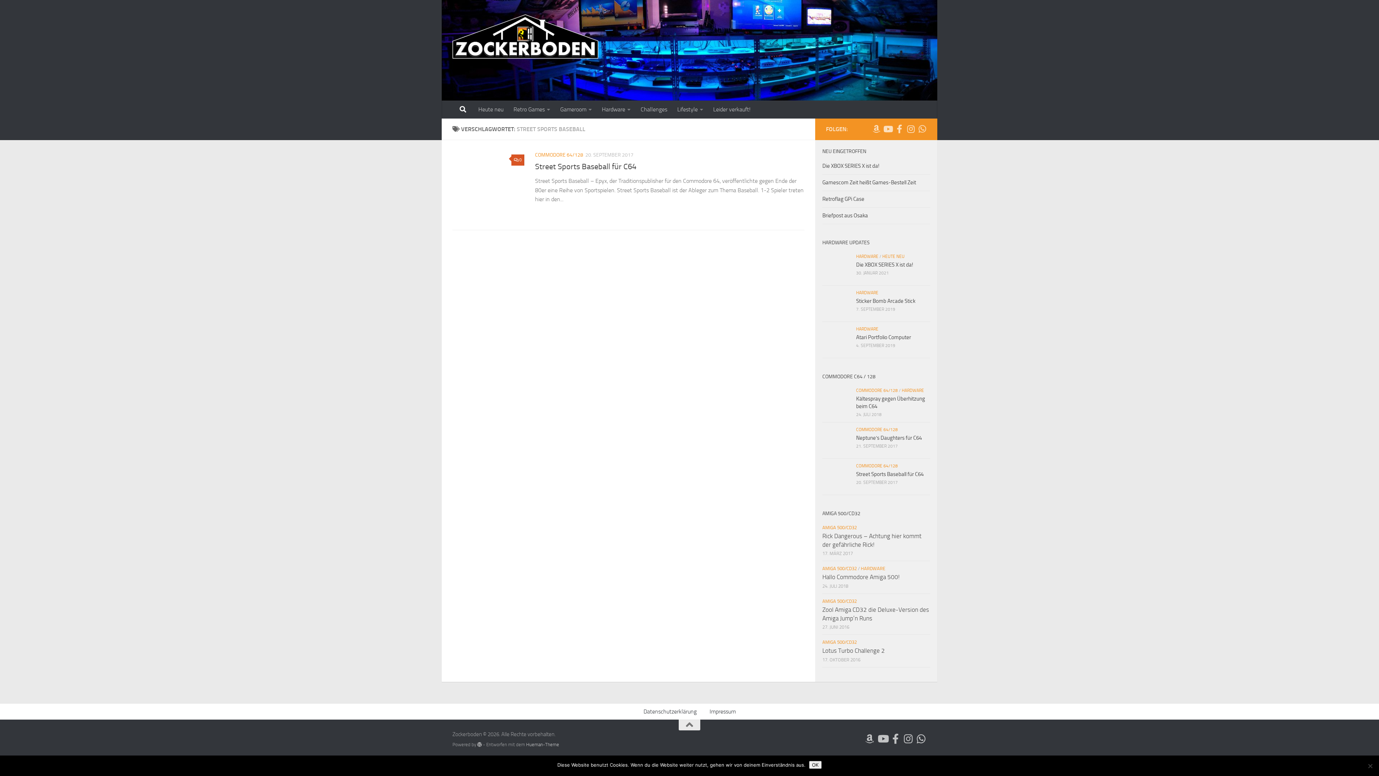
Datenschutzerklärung (670, 711)
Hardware (613, 109)
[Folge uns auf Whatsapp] (922, 129)
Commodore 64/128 (559, 155)
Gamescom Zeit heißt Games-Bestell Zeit (869, 182)
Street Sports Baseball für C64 (585, 166)
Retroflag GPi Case (843, 199)
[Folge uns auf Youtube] (887, 129)
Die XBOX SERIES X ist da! (850, 166)
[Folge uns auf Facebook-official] (899, 129)
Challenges (654, 109)
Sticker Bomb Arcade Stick (885, 301)
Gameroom (573, 109)
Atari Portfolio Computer (883, 337)
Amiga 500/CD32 (839, 527)
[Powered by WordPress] (479, 744)
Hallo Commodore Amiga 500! (861, 577)
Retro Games (529, 109)
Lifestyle (687, 109)
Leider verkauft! (732, 109)
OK (815, 765)
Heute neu (490, 109)
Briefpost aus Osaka (845, 215)
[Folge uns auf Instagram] (910, 129)
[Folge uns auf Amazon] (876, 129)
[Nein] (1370, 766)
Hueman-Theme (542, 744)
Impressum (723, 711)
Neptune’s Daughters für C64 (889, 438)
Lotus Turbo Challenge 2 (853, 650)
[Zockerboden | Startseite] (525, 36)
